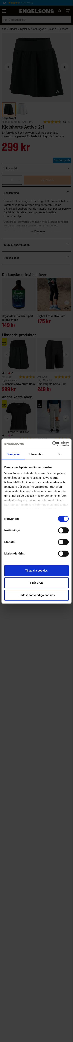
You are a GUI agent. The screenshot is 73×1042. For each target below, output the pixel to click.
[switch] (63, 530)
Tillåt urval (36, 582)
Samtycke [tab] (13, 454)
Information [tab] (36, 454)
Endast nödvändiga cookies (37, 595)
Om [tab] (59, 454)
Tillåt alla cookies (36, 570)
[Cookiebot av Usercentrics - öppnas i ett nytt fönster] (52, 443)
